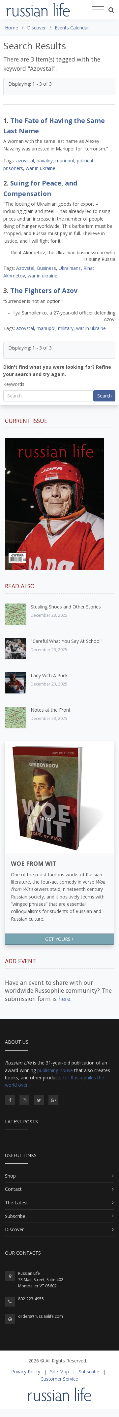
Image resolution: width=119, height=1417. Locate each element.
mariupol (64, 160)
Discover (14, 1229)
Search (104, 396)
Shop (10, 1176)
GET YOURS (58, 939)
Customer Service (59, 1379)
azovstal (25, 160)
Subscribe (15, 1216)
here (64, 999)
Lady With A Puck (49, 675)
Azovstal (25, 268)
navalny (45, 160)
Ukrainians (70, 268)
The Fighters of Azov (43, 290)
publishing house (55, 1070)
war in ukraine (40, 168)
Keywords (13, 384)
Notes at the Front (51, 710)
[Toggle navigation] (98, 10)
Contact (13, 1189)
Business (46, 268)
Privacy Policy (25, 1371)
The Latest (16, 1202)
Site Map (59, 1371)
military (66, 328)
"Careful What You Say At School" (67, 641)
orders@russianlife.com (40, 1316)
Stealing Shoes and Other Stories (66, 607)
